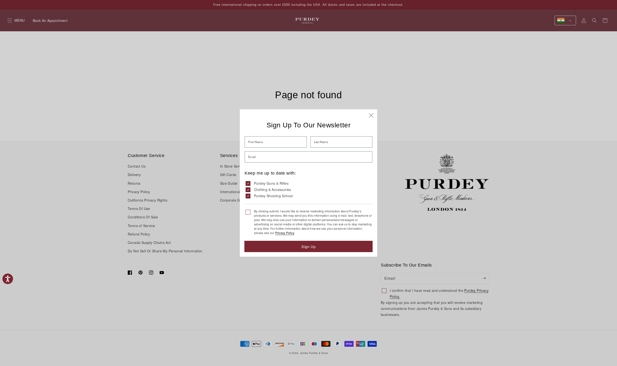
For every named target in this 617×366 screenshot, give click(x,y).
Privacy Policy (284, 233)
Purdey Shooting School (273, 195)
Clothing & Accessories (272, 189)
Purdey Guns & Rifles (271, 183)
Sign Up (309, 246)
